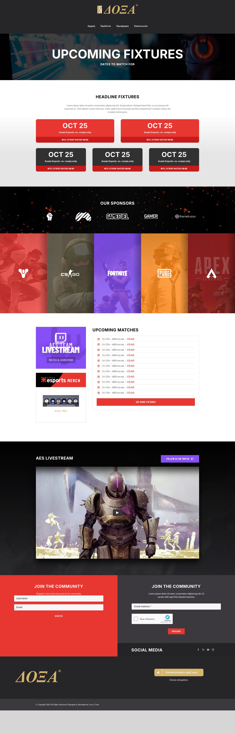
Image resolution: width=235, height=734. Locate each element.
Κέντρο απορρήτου (179, 703)
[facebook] (198, 673)
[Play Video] (117, 536)
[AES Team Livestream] (61, 328)
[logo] (117, 5)
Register (59, 639)
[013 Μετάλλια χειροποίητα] (61, 396)
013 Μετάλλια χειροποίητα (61, 434)
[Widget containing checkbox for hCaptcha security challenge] (152, 642)
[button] (45, 416)
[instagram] (213, 673)
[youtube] (208, 673)
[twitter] (203, 673)
